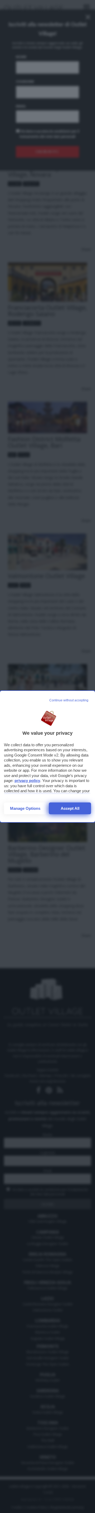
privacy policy (27, 780)
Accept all (70, 808)
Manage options (25, 808)
